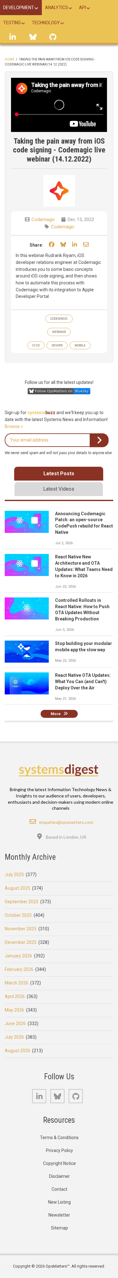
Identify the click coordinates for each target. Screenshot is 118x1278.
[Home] (59, 770)
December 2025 (21, 942)
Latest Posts (58, 473)
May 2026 (14, 1010)
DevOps (57, 345)
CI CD (36, 345)
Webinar (59, 332)
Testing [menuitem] (12, 22)
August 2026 (17, 1050)
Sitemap (59, 1227)
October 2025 (18, 915)
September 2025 (21, 901)
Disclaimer (59, 1176)
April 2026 (15, 996)
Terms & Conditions (59, 1137)
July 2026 (14, 1037)
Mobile (80, 345)
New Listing (59, 1202)
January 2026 (18, 955)
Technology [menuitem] (46, 22)
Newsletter (59, 1215)
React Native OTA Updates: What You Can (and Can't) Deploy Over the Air (83, 681)
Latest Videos (58, 489)
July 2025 (14, 874)
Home (9, 59)
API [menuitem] (82, 7)
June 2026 (15, 1023)
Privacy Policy (59, 1150)
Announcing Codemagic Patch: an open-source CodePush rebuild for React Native (84, 523)
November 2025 (21, 928)
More (56, 714)
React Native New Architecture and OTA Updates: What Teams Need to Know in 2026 (84, 566)
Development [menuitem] (18, 7)
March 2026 (16, 982)
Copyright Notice (59, 1163)
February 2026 (19, 969)
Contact (59, 1189)
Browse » (14, 426)
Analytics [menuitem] (56, 7)
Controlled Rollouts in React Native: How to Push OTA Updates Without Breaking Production (82, 610)
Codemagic (43, 219)
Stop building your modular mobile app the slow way (83, 646)
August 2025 (17, 888)
